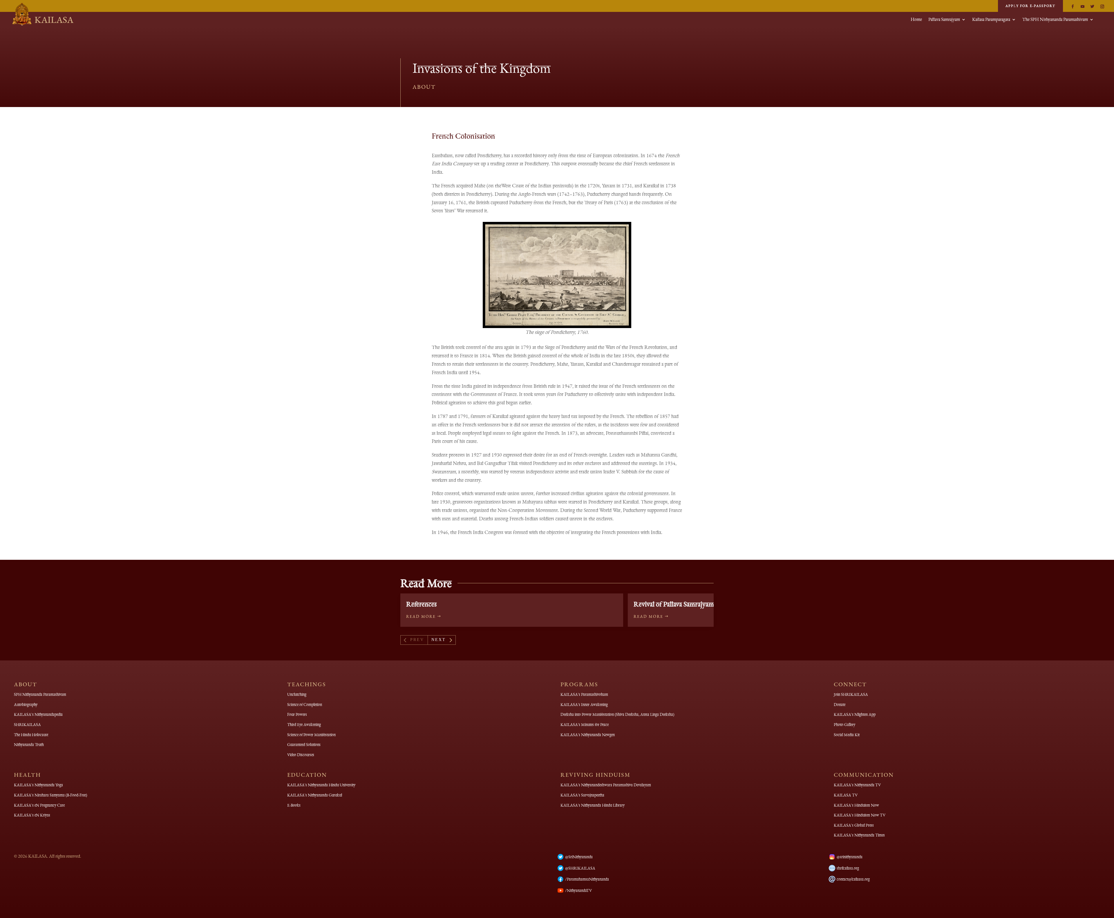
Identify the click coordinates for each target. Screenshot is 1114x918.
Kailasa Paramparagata (991, 19)
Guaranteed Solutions (304, 744)
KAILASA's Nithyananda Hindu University (321, 784)
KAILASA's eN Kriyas (32, 815)
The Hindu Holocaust (31, 734)
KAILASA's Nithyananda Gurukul (314, 795)
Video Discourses (300, 754)
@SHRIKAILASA (580, 868)
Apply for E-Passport (1030, 5)
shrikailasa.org (848, 868)
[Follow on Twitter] (1092, 6)
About (424, 86)
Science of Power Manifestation (311, 734)
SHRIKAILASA (27, 724)
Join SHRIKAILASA (851, 694)
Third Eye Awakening (304, 724)
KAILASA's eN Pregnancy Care (39, 805)
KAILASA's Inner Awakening (584, 704)
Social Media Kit (847, 734)
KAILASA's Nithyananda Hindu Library (592, 805)
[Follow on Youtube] (1082, 6)
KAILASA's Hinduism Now (856, 805)
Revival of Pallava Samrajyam (674, 604)
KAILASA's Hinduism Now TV (859, 815)
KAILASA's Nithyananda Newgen (587, 734)
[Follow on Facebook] (1072, 6)
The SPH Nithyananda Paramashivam (1055, 19)
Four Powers (297, 714)
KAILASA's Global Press (854, 825)
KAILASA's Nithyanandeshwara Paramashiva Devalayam (605, 784)
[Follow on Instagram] (1102, 6)
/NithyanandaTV (578, 890)
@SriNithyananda (579, 856)
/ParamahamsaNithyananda (587, 879)
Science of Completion (304, 704)
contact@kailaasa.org (853, 879)
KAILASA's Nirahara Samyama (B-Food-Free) (50, 795)
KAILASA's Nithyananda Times (859, 835)
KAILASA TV (846, 795)
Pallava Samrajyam (944, 19)
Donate (839, 704)
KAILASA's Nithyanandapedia (38, 714)
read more (421, 616)
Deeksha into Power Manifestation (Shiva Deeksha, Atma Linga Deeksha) (617, 714)
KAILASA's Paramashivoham (584, 694)
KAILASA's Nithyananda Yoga (38, 784)
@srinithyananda (849, 856)
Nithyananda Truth (29, 744)
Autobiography (25, 704)
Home (916, 19)
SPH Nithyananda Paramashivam (40, 694)
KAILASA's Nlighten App (855, 714)
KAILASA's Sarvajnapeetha (582, 795)
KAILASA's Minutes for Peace (584, 724)
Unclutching (296, 694)
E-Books (294, 805)
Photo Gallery (844, 724)
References (421, 604)
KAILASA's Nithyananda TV (857, 784)
